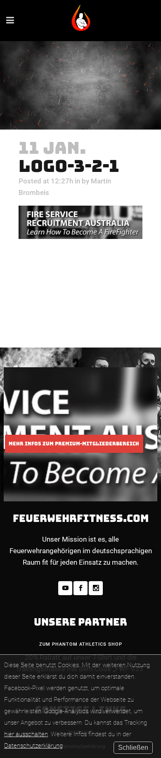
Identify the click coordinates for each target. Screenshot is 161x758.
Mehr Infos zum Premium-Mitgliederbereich (74, 443)
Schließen (133, 747)
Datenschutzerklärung (33, 745)
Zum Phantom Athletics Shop (80, 644)
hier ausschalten (26, 734)
